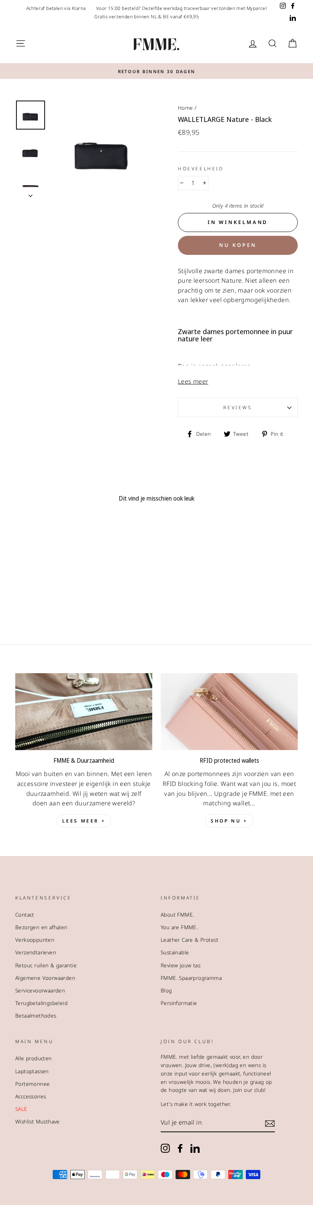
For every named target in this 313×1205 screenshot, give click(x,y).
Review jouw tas (180, 965)
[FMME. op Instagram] (165, 1148)
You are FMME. (179, 927)
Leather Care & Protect (190, 939)
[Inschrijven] (270, 1123)
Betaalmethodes (35, 1015)
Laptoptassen (32, 1071)
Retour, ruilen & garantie (46, 965)
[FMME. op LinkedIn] (195, 1148)
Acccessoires (30, 1096)
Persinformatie (179, 1003)
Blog (166, 990)
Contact (24, 914)
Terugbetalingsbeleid (41, 1003)
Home (185, 107)
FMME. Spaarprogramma (191, 977)
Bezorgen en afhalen (41, 927)
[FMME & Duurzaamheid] (83, 711)
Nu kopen (237, 245)
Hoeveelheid (201, 168)
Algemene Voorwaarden (45, 977)
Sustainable (175, 952)
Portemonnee (32, 1083)
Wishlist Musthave (37, 1121)
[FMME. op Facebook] (180, 1148)
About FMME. (177, 914)
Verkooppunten (34, 939)
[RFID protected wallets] (229, 711)
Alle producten (33, 1058)
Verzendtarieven (35, 952)
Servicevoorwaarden (40, 990)
